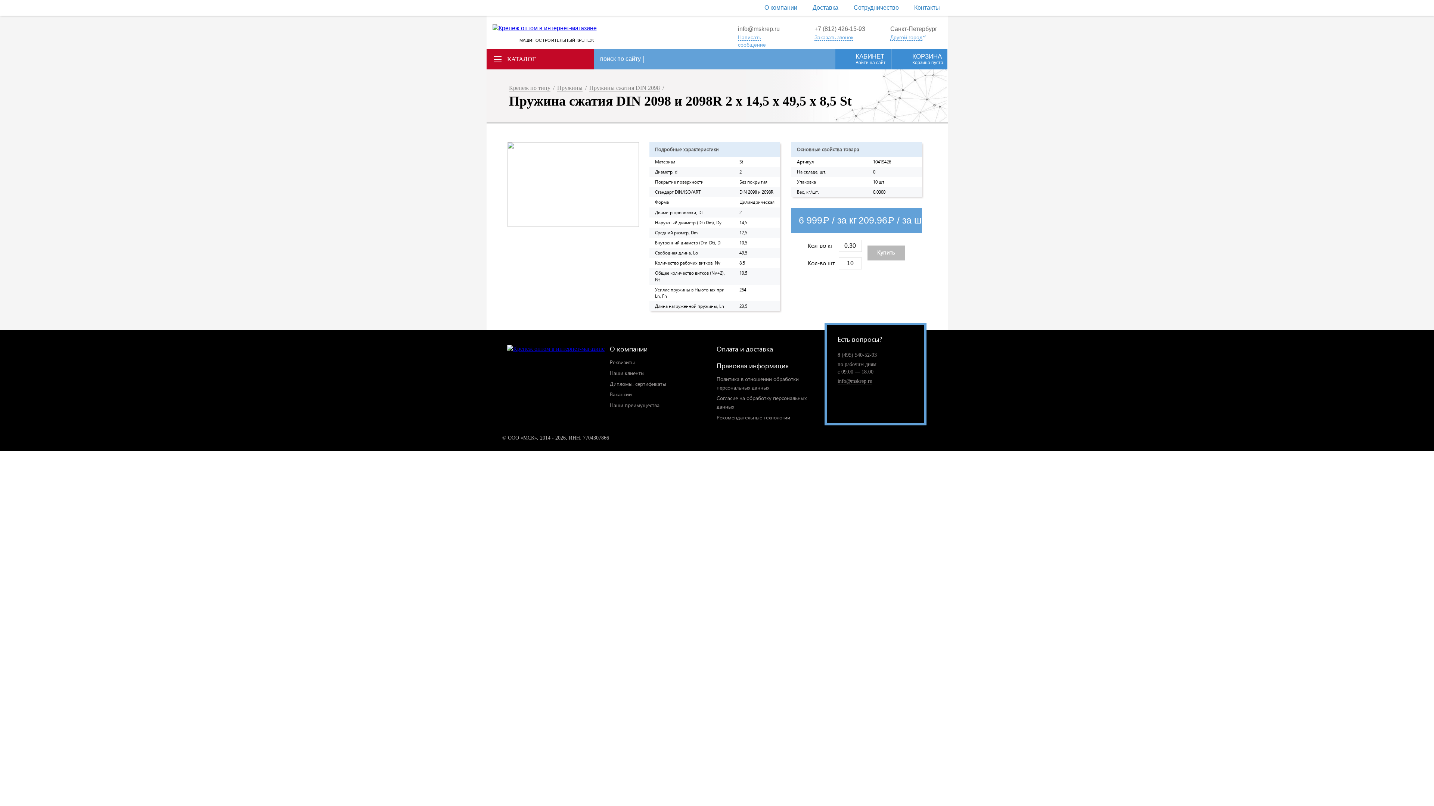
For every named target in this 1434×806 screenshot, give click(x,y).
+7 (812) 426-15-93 (839, 29)
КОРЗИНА (927, 59)
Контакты (927, 7)
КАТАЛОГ (521, 59)
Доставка (825, 7)
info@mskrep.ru (759, 29)
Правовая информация (753, 365)
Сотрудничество (876, 7)
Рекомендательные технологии (753, 417)
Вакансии (621, 394)
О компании (780, 7)
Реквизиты (622, 362)
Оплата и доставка (745, 348)
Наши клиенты (627, 373)
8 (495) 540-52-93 (857, 355)
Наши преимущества (634, 405)
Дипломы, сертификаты (638, 383)
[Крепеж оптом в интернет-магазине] (556, 349)
